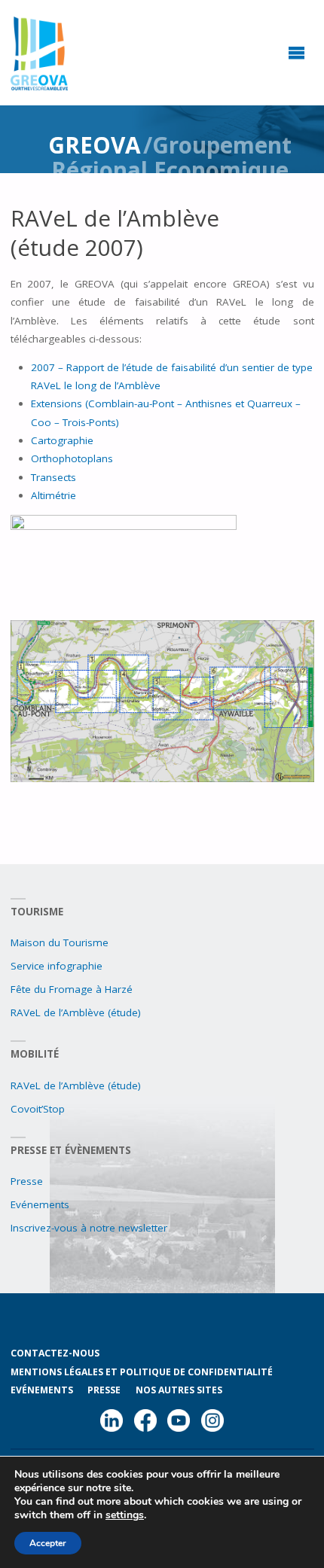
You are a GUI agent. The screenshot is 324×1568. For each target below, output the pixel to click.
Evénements (40, 1204)
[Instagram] (212, 1424)
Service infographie (56, 966)
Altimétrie (53, 495)
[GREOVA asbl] (40, 52)
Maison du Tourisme (60, 942)
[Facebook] (145, 1424)
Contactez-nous (55, 1353)
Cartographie (62, 440)
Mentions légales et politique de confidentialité (142, 1372)
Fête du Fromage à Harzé (72, 989)
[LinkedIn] (111, 1424)
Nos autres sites (179, 1390)
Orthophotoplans (72, 458)
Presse (27, 1181)
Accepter (47, 1543)
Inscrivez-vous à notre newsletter (89, 1228)
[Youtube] (179, 1424)
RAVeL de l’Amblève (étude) (76, 1012)
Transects (53, 477)
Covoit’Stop (38, 1109)
